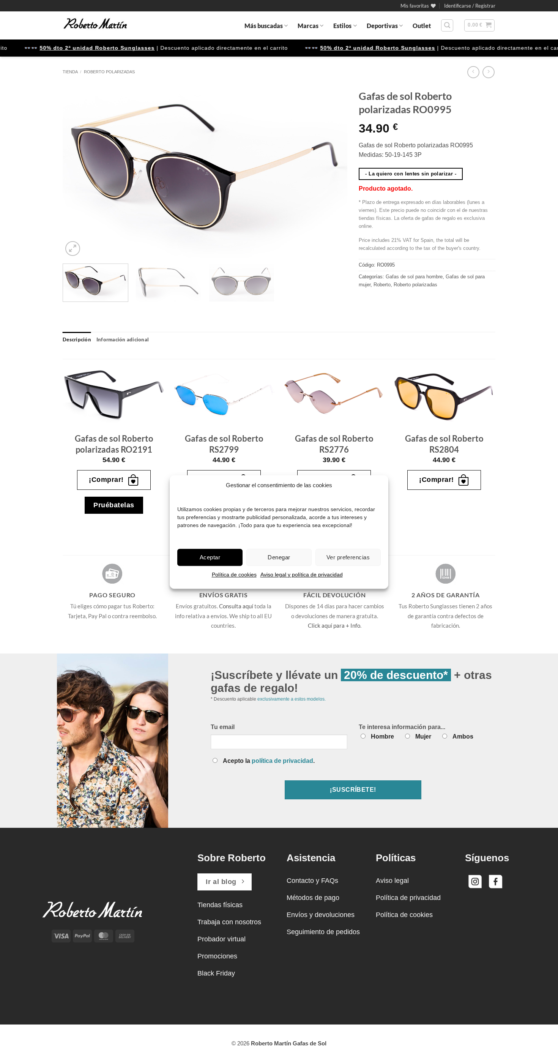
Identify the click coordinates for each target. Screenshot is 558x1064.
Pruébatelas (113, 505)
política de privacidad (282, 761)
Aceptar (210, 557)
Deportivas (382, 25)
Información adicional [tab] (122, 339)
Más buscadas (263, 25)
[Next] (332, 172)
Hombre (382, 736)
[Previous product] (488, 72)
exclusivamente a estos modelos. (291, 699)
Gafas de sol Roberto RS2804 (444, 444)
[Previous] (78, 172)
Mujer (423, 736)
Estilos (342, 25)
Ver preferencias (348, 557)
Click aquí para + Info (334, 625)
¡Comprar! (106, 479)
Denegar (279, 557)
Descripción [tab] (77, 339)
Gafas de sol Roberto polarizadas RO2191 (114, 444)
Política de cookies (234, 574)
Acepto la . (269, 761)
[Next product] (473, 72)
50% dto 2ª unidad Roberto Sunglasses (79, 48)
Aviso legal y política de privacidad (301, 574)
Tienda (70, 71)
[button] (469, 5)
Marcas (308, 25)
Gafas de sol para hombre (414, 276)
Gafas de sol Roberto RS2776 (334, 444)
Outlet (422, 25)
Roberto (382, 284)
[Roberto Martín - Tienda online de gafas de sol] (95, 25)
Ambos (462, 736)
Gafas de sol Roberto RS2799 (224, 444)
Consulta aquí (236, 606)
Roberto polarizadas (109, 71)
